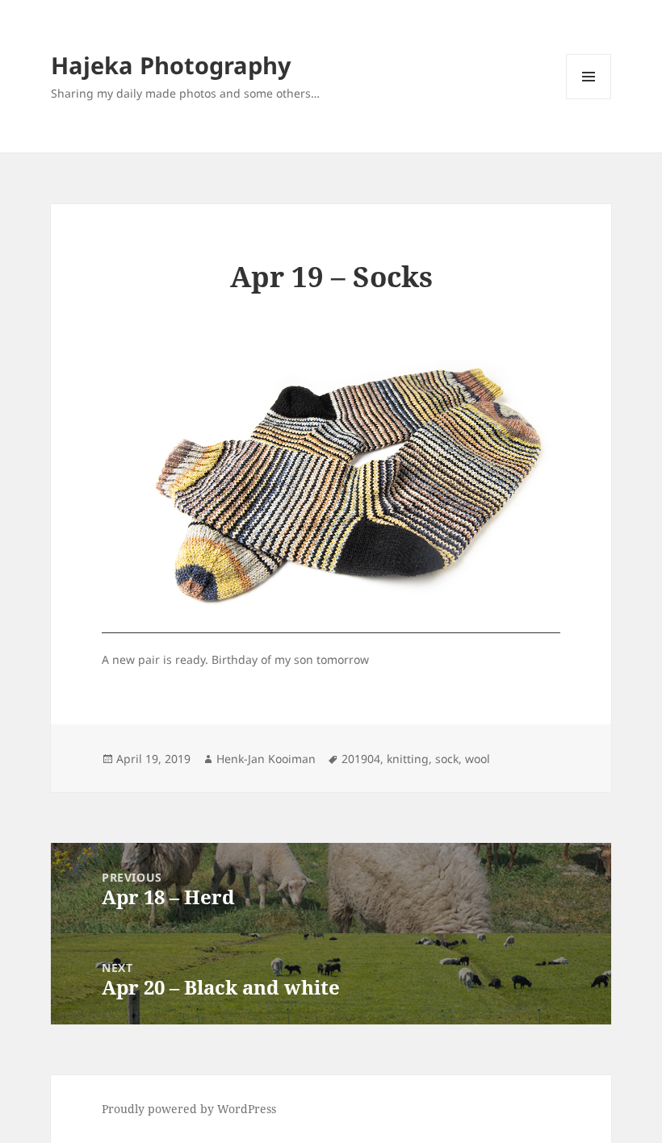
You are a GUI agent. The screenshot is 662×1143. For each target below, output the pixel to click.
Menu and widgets (589, 98)
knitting (408, 758)
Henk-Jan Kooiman (266, 758)
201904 (360, 758)
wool (477, 758)
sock (447, 758)
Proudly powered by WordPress (189, 1108)
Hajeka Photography (171, 65)
